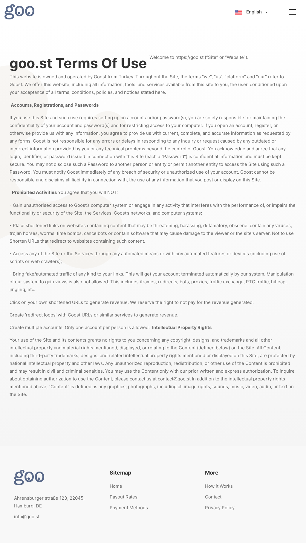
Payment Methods (129, 507)
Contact (213, 497)
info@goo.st (26, 516)
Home (116, 486)
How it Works (219, 486)
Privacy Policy (220, 507)
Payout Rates (123, 497)
